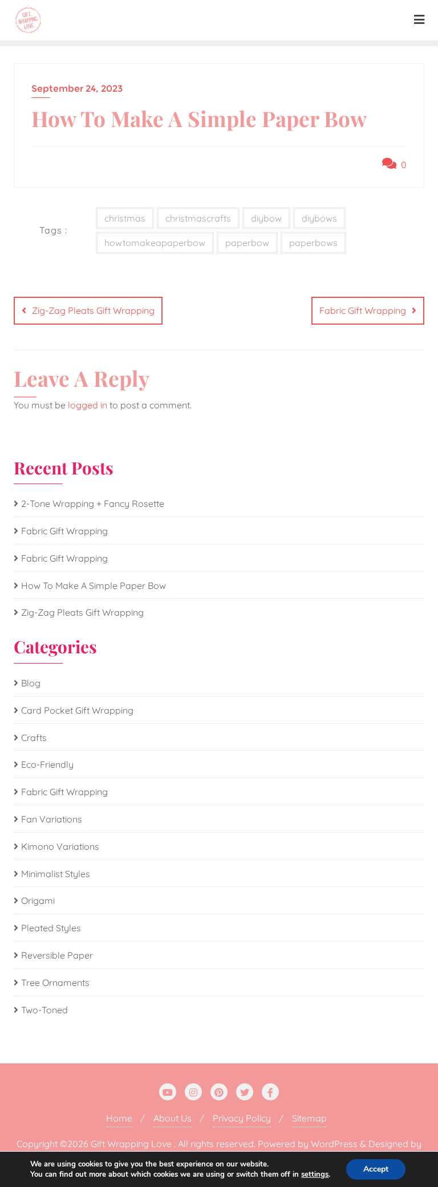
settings (314, 1174)
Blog (30, 683)
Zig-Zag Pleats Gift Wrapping (93, 310)
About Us (172, 1118)
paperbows (313, 242)
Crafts (34, 737)
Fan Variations (51, 819)
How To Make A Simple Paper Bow (93, 585)
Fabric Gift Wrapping (362, 310)
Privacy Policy (242, 1118)
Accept (375, 1169)
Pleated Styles (51, 928)
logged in (87, 405)
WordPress (334, 1143)
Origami (38, 900)
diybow (266, 218)
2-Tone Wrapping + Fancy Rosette (92, 503)
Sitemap (309, 1118)
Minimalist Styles (55, 873)
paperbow (247, 242)
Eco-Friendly (47, 764)
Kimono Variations (60, 846)
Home (119, 1118)
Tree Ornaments (55, 982)
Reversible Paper (57, 955)
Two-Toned (44, 1010)
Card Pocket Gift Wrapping (77, 710)
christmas (124, 218)
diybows (319, 218)
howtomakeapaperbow (154, 242)
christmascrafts (198, 218)
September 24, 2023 (77, 88)
